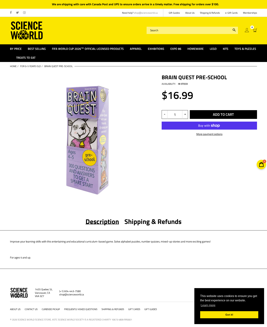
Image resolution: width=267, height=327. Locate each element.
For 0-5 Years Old (30, 66)
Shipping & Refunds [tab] (152, 221)
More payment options (209, 134)
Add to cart (223, 114)
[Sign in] (247, 30)
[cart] (255, 30)
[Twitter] (17, 13)
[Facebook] (11, 13)
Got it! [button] (229, 314)
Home (13, 66)
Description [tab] (102, 221)
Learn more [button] (208, 305)
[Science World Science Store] (27, 30)
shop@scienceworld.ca (146, 13)
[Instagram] (24, 13)
